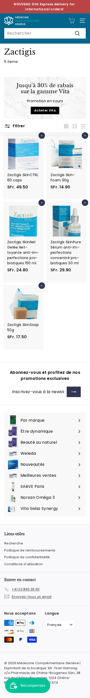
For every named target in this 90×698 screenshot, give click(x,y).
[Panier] (72, 20)
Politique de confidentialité (27, 557)
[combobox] (45, 33)
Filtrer (18, 126)
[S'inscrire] (74, 392)
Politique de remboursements (29, 550)
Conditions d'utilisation (23, 564)
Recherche (13, 543)
